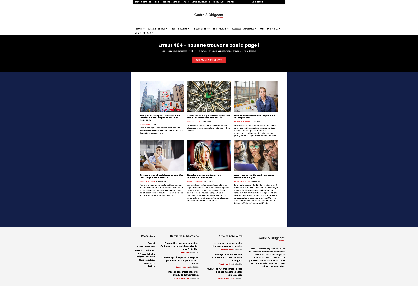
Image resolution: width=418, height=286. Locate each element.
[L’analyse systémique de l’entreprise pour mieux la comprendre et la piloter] (209, 96)
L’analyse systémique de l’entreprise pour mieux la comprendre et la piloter (209, 116)
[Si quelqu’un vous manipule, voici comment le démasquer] (209, 155)
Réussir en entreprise (242, 122)
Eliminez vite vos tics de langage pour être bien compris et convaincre (161, 176)
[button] (257, 2)
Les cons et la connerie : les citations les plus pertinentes (227, 244)
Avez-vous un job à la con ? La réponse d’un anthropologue (254, 176)
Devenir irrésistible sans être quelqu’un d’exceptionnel (254, 116)
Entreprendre (145, 124)
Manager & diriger (194, 122)
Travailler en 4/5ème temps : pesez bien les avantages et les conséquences (223, 272)
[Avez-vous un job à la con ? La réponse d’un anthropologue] (256, 155)
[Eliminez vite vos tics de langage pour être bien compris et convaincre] (162, 155)
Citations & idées (226, 250)
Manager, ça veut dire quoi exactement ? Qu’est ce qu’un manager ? (227, 257)
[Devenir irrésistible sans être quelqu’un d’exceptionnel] (256, 96)
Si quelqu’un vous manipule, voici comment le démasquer (204, 176)
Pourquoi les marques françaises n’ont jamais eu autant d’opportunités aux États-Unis (160, 117)
